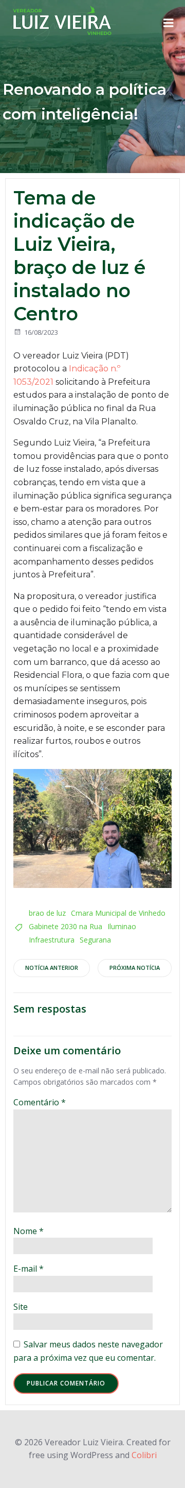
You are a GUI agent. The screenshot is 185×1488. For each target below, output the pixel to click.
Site (20, 1306)
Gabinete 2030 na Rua (65, 926)
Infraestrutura (52, 940)
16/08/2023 (41, 332)
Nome (28, 1231)
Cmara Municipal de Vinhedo (118, 913)
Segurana (95, 940)
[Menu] (168, 23)
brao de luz (47, 913)
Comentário (39, 1102)
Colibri (144, 1455)
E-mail (28, 1268)
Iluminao (121, 926)
